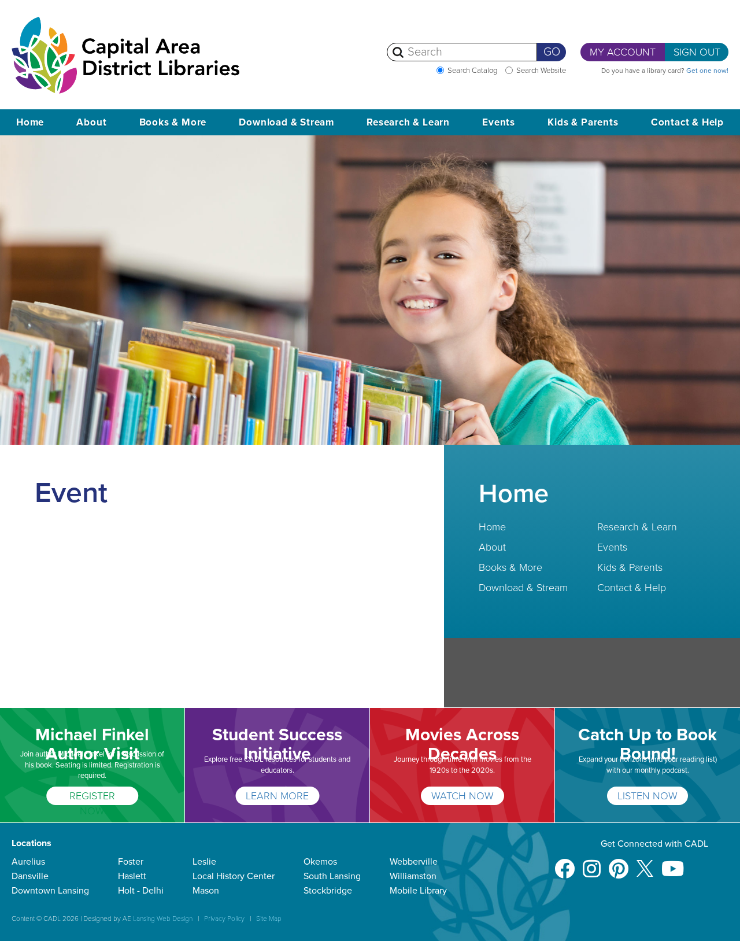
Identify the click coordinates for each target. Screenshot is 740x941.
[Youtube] (672, 863)
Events (612, 547)
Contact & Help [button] (687, 122)
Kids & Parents (630, 567)
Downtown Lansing (50, 890)
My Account (623, 52)
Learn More (277, 795)
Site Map (269, 918)
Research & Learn (637, 527)
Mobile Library (418, 890)
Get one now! (707, 71)
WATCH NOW (462, 795)
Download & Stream (523, 587)
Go (551, 52)
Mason (206, 890)
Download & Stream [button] (286, 122)
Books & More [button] (173, 122)
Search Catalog (472, 70)
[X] (645, 863)
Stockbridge (328, 890)
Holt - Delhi (141, 890)
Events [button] (498, 122)
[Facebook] (564, 863)
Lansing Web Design (163, 918)
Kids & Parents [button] (582, 122)
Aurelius (28, 862)
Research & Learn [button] (408, 122)
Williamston (413, 876)
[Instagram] (592, 863)
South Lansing (332, 876)
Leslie (204, 862)
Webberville (414, 862)
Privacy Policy (224, 918)
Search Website (541, 70)
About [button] (91, 122)
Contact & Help (631, 587)
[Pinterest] (618, 863)
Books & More (510, 567)
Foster (130, 862)
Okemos (320, 862)
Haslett (132, 876)
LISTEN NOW (647, 795)
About (492, 547)
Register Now (92, 797)
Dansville (30, 876)
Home (30, 122)
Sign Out (697, 52)
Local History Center (234, 876)
